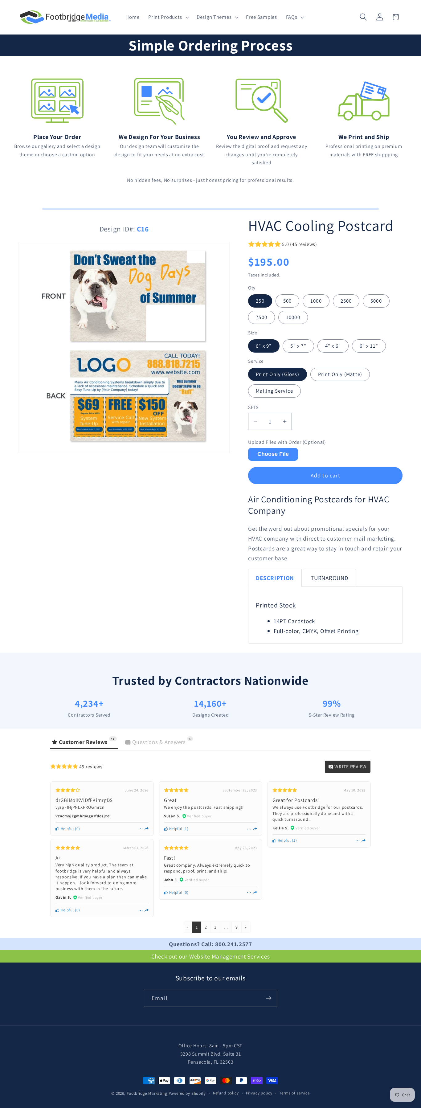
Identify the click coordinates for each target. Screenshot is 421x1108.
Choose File (273, 454)
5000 (376, 300)
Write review (350, 766)
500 (287, 300)
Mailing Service (274, 390)
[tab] (275, 578)
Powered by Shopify (187, 1093)
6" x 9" (264, 345)
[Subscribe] (268, 998)
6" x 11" (369, 345)
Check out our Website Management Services (210, 956)
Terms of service (294, 1093)
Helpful (66, 828)
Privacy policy (259, 1093)
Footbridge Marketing (147, 1093)
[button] (168, 17)
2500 (346, 300)
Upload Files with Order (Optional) (287, 442)
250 (260, 300)
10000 (293, 317)
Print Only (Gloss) (277, 374)
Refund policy (226, 1093)
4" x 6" (333, 345)
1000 (316, 300)
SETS (253, 407)
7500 (261, 317)
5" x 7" (298, 345)
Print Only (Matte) (340, 374)
